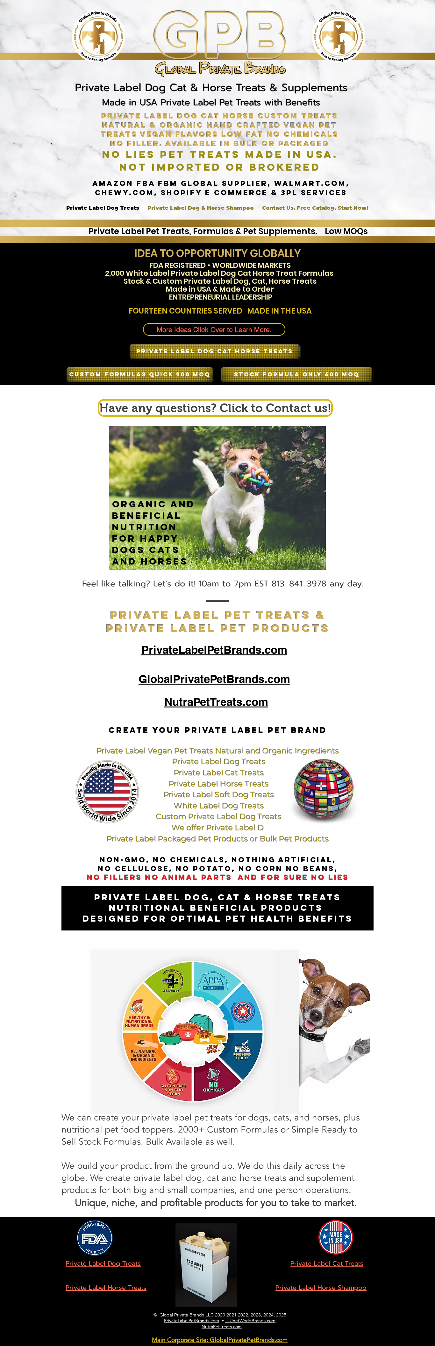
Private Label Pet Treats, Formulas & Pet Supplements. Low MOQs (229, 231)
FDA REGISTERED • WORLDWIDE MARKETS (220, 265)
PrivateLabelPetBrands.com (191, 1321)
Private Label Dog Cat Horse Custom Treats (220, 116)
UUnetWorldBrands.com (250, 1321)
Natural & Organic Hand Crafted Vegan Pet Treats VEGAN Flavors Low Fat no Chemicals (220, 130)
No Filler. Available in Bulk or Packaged (220, 143)
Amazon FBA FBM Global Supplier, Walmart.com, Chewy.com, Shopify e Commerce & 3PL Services (221, 188)
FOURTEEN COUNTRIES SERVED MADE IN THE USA (220, 311)
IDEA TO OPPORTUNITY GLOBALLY (217, 253)
